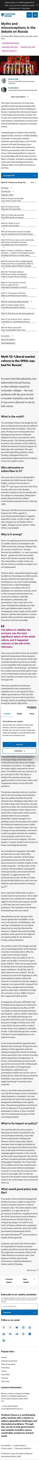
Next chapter (26, 1280)
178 (20, 1234)
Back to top (31, 1270)
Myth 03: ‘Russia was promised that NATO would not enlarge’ (12, 216)
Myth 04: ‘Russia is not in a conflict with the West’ (10, 224)
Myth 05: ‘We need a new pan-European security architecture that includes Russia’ (17, 232)
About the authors (8, 339)
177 (6, 886)
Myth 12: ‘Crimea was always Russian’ (15, 301)
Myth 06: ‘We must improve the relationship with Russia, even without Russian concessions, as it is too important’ (17, 242)
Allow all (19, 744)
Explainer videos (7, 195)
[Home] (8, 15)
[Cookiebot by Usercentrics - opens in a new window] (28, 707)
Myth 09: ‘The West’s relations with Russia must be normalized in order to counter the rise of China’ (14, 274)
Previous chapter (9, 1280)
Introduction (6, 191)
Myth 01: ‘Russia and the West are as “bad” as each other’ (12, 199)
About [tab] (32, 714)
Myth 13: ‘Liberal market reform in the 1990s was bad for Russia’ (13, 306)
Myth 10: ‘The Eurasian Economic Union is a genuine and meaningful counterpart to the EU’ (14, 284)
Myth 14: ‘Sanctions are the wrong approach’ (17, 313)
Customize (18, 751)
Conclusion (5, 336)
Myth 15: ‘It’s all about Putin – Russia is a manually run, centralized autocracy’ (15, 320)
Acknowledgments (8, 343)
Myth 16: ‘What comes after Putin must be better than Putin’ (13, 328)
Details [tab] (19, 714)
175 (7, 486)
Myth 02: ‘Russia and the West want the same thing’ (11, 207)
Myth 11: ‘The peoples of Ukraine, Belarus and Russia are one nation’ (14, 294)
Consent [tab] (7, 714)
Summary (4, 188)
